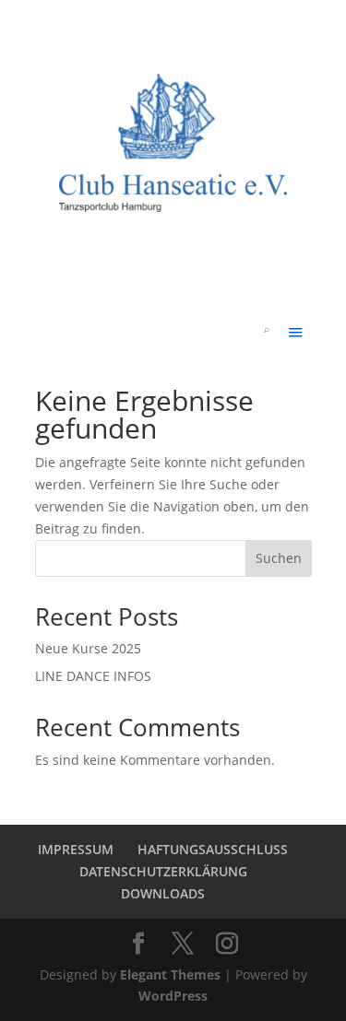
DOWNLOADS (163, 893)
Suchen (279, 558)
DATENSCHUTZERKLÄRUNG (163, 871)
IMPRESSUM (75, 849)
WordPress (173, 995)
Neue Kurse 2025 (88, 648)
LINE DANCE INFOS (93, 676)
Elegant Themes (170, 974)
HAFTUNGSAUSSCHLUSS (212, 849)
